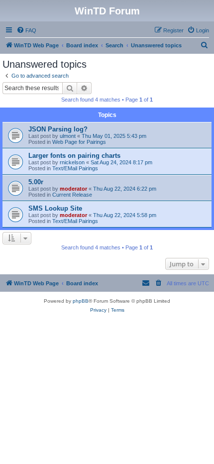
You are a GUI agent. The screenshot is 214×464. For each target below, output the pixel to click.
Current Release (72, 195)
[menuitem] (26, 30)
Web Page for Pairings (79, 142)
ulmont (68, 136)
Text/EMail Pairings (75, 168)
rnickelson (72, 162)
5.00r (35, 182)
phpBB (81, 301)
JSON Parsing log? (58, 129)
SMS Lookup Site (55, 208)
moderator (73, 189)
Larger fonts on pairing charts (74, 155)
